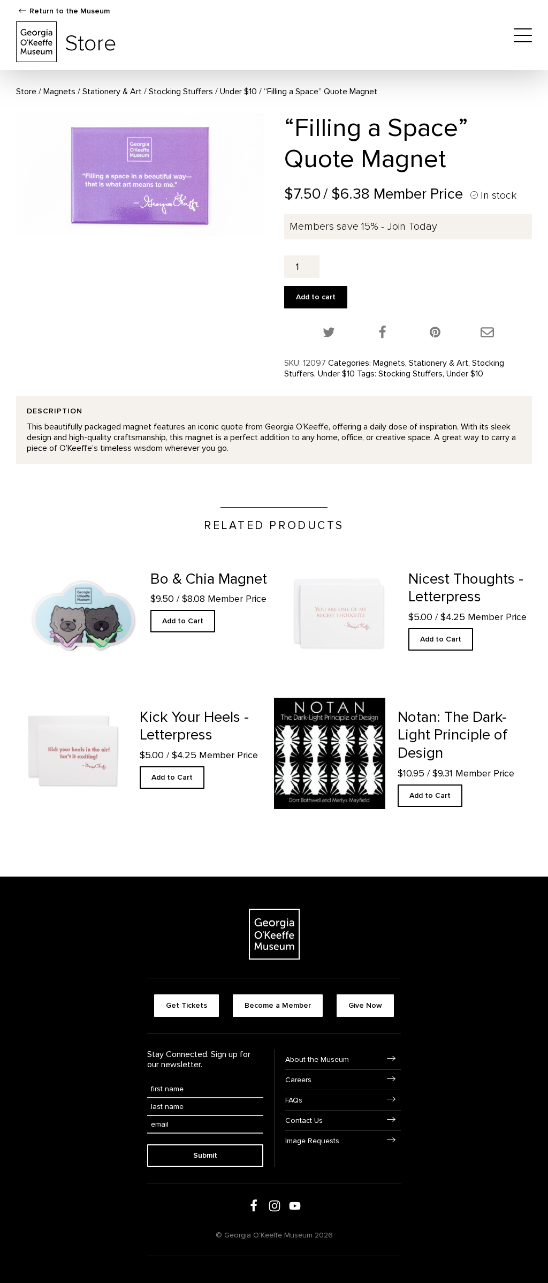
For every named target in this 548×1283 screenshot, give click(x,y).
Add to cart (316, 296)
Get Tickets (186, 1005)
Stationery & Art (112, 91)
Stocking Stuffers (181, 91)
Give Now (365, 1005)
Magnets (59, 91)
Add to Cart (182, 620)
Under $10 (238, 91)
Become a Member (278, 1005)
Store (26, 91)
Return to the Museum (69, 11)
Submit (205, 1155)
